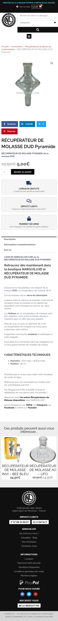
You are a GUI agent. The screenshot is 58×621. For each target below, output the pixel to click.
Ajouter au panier (23, 172)
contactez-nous (35, 614)
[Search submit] (37, 30)
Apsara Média (48, 616)
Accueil (5, 46)
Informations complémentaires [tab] (19, 244)
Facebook (9, 407)
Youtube (32, 407)
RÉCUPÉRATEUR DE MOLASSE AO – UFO (42, 470)
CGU (25, 616)
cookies (30, 616)
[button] (29, 36)
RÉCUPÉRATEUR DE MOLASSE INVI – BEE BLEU (15, 470)
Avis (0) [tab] (7, 250)
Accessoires (17, 46)
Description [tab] (10, 239)
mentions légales (47, 614)
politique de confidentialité (13, 616)
